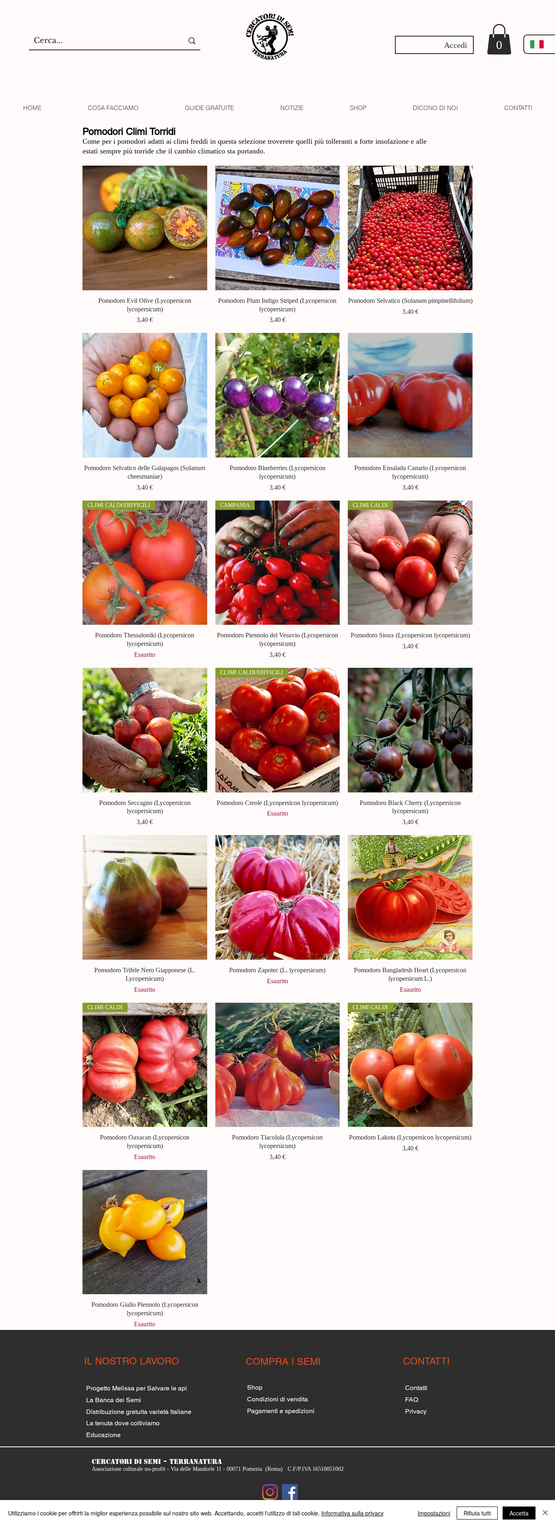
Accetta (519, 1513)
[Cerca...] (192, 41)
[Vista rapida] (144, 228)
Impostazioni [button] (434, 1513)
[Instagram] (270, 1492)
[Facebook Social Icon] (290, 1492)
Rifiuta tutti (477, 1513)
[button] (499, 39)
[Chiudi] (545, 1513)
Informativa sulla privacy (352, 1513)
